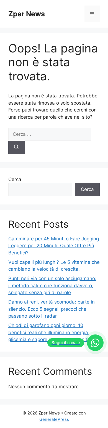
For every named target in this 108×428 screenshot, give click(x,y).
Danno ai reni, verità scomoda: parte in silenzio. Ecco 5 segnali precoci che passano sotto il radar (51, 309)
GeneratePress (54, 419)
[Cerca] (16, 147)
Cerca (14, 179)
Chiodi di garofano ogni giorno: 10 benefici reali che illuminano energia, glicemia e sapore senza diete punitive (51, 332)
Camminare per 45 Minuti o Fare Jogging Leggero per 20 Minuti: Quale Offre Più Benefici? (53, 246)
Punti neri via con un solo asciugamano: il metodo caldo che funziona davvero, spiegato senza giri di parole (52, 285)
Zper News (26, 14)
